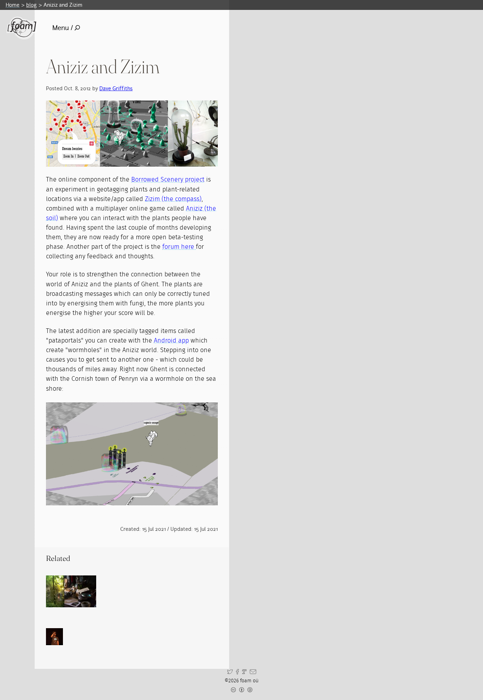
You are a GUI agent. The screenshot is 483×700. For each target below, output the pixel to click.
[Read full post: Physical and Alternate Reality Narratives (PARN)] (80, 591)
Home (12, 4)
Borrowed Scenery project (167, 180)
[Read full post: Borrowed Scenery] (62, 591)
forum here (179, 247)
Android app (171, 341)
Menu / (62, 28)
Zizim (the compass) (173, 199)
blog (31, 4)
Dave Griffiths (116, 88)
